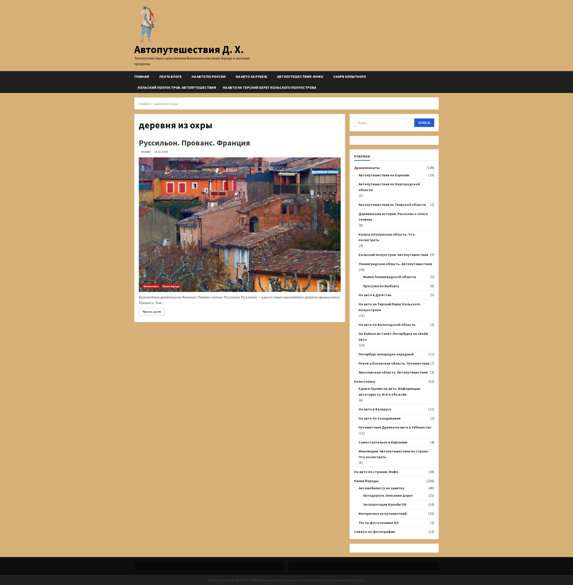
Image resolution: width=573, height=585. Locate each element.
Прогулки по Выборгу (381, 286)
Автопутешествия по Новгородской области (389, 187)
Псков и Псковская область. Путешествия (394, 363)
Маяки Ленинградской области (389, 277)
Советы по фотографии (374, 531)
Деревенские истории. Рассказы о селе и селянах (393, 216)
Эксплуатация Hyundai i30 (384, 504)
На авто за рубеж (251, 76)
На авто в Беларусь (375, 409)
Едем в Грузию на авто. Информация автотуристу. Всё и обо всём (389, 391)
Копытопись (151, 286)
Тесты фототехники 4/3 (378, 522)
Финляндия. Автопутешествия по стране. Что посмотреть (394, 454)
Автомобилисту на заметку (381, 488)
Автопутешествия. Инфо (300, 76)
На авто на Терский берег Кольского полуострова (269, 87)
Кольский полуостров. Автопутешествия (177, 87)
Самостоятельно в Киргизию (383, 442)
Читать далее (153, 312)
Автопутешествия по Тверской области (392, 204)
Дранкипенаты (367, 167)
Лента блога (170, 76)
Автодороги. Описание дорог (388, 495)
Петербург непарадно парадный (386, 354)
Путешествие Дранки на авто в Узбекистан (395, 427)
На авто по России (209, 76)
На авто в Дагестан (375, 295)
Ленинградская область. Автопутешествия (395, 264)
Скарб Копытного (349, 76)
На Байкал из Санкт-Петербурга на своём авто (393, 336)
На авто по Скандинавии (379, 418)
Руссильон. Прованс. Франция (194, 143)
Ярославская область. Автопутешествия (393, 372)
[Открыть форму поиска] (437, 82)
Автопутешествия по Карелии (384, 175)
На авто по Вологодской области (387, 324)
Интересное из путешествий (383, 513)
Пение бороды (171, 286)
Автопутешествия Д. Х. (189, 49)
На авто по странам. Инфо (376, 471)
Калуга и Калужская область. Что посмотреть (387, 237)
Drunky (145, 151)
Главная (141, 76)
